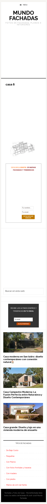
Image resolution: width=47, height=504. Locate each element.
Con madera (11, 473)
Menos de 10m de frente (16, 485)
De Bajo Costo (12, 450)
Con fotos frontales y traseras (18, 468)
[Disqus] (23, 256)
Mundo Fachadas (23, 15)
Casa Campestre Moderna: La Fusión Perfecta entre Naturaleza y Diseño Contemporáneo (22, 395)
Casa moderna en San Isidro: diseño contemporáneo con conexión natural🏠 (23, 359)
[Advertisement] (23, 51)
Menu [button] (25, 5)
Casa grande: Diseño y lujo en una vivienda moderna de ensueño (22, 428)
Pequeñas (10, 456)
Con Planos (11, 462)
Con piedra (10, 479)
